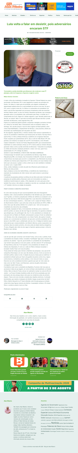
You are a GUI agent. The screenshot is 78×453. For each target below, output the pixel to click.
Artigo (50, 407)
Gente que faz (67, 15)
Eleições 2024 (52, 415)
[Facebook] (10, 299)
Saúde (58, 429)
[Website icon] (26, 324)
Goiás (43, 418)
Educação (44, 415)
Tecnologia (53, 431)
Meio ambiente (58, 420)
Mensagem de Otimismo (46, 423)
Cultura (50, 413)
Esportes (41, 15)
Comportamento (58, 410)
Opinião (61, 423)
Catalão (70, 407)
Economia (65, 413)
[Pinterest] (34, 299)
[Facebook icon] (23, 324)
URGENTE (63, 431)
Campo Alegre (64, 407)
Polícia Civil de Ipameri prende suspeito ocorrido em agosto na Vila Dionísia (39, 371)
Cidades (22, 15)
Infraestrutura (55, 418)
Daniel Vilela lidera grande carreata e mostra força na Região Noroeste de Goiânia (18, 371)
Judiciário (43, 420)
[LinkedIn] (46, 299)
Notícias (14, 15)
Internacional (61, 417)
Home (6, 15)
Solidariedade (45, 431)
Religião (53, 429)
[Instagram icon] (29, 324)
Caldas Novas (57, 407)
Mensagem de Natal (68, 420)
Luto (52, 420)
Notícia (49, 32)
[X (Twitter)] (22, 299)
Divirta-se (33, 15)
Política (50, 15)
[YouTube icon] (33, 324)
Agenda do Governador (49, 405)
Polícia (58, 15)
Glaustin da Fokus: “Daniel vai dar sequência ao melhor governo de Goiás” (58, 371)
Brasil (53, 407)
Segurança (64, 429)
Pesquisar (58, 51)
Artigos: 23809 (28, 327)
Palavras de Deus (54, 426)
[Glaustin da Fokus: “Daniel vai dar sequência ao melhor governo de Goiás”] (59, 362)
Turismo (58, 431)
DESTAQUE (57, 413)
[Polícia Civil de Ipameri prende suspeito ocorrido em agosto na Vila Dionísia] (39, 362)
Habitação (48, 418)
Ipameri (67, 418)
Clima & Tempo (49, 410)
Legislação (48, 420)
